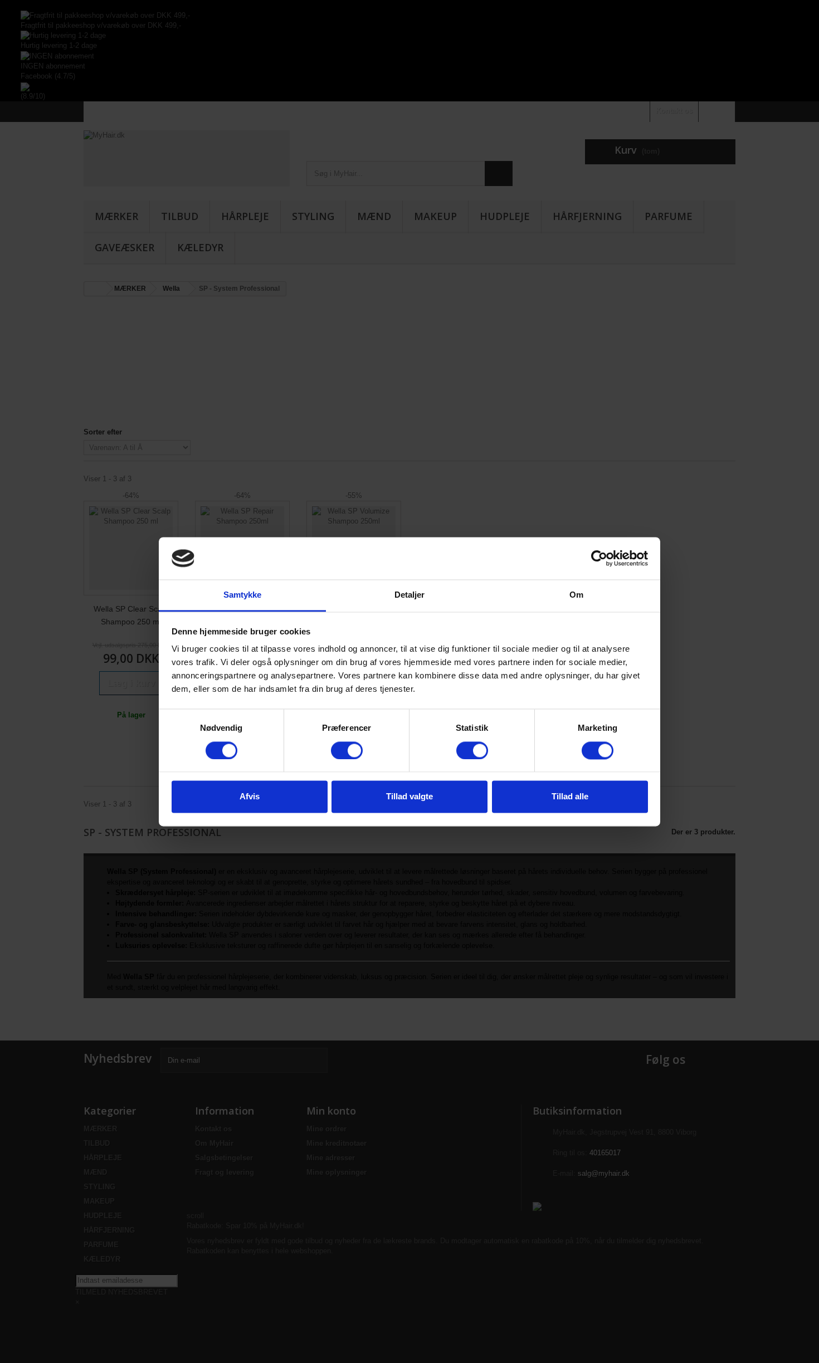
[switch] (347, 750)
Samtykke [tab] (242, 595)
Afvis (250, 797)
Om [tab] (576, 595)
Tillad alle (570, 797)
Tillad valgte (409, 797)
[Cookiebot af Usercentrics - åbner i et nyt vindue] (599, 558)
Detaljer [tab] (409, 595)
